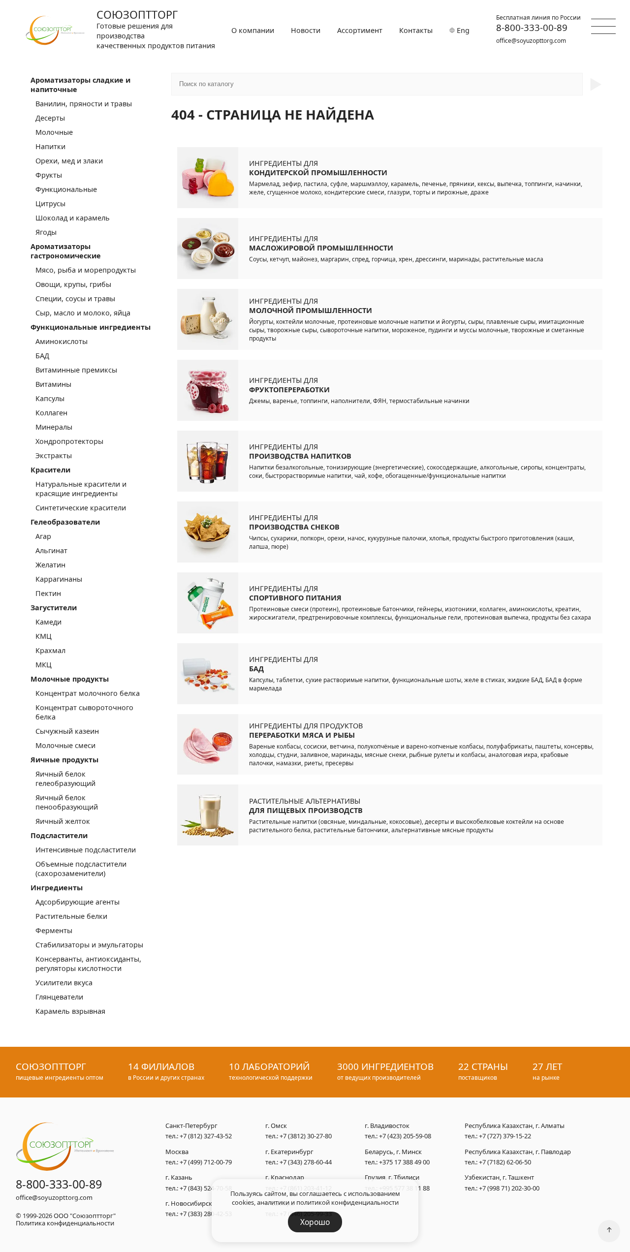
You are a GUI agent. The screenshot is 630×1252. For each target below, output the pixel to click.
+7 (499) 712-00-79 (206, 1162)
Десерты (50, 118)
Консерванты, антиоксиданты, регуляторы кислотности (88, 963)
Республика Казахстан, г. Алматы (515, 1126)
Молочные (54, 132)
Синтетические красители (80, 507)
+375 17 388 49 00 (404, 1162)
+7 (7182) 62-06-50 (505, 1162)
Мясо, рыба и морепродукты (85, 270)
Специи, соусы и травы (75, 298)
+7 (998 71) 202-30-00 (509, 1188)
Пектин (48, 593)
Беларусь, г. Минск (393, 1152)
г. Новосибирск (188, 1204)
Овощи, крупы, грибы (73, 284)
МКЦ (43, 664)
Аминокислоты (61, 341)
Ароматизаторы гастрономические (66, 251)
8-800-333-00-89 (531, 27)
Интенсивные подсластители (85, 849)
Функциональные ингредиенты (91, 327)
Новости (305, 30)
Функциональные (66, 189)
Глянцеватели (59, 997)
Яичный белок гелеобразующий (65, 778)
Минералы (53, 427)
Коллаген (51, 412)
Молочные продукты (70, 679)
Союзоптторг (137, 14)
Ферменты (53, 930)
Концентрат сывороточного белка (84, 712)
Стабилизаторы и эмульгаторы (89, 944)
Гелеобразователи (65, 522)
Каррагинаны (58, 579)
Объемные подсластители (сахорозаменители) (80, 868)
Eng (462, 30)
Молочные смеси (65, 745)
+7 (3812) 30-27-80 (306, 1135)
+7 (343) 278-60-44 (306, 1162)
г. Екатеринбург (289, 1152)
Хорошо (315, 1222)
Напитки (50, 146)
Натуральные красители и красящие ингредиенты (80, 488)
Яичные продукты (64, 759)
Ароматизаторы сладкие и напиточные (80, 84)
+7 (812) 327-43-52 (206, 1135)
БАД (42, 355)
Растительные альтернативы (306, 805)
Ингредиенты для (318, 167)
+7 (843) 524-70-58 (206, 1188)
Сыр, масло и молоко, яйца (82, 312)
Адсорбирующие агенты (77, 902)
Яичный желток (62, 821)
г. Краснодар (284, 1178)
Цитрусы (50, 203)
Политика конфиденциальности (65, 1223)
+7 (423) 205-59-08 (405, 1135)
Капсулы (49, 398)
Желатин (50, 564)
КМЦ (43, 636)
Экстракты (53, 455)
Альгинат (51, 550)
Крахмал (50, 650)
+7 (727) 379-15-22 (505, 1135)
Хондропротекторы (69, 441)
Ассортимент (359, 30)
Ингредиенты (57, 887)
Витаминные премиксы (76, 370)
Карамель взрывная (70, 1011)
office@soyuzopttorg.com (531, 40)
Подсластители (59, 835)
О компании (252, 30)
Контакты (416, 30)
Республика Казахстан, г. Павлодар (518, 1152)
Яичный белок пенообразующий (66, 802)
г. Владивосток (387, 1126)
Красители (50, 469)
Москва (177, 1152)
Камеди (48, 621)
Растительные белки (71, 916)
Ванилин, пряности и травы (83, 103)
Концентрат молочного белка (87, 693)
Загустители (54, 607)
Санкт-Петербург (191, 1126)
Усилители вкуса (64, 982)
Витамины (53, 384)
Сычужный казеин (67, 731)
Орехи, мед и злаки (69, 160)
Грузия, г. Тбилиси (392, 1178)
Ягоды (46, 232)
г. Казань (178, 1178)
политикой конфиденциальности (347, 1202)
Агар (43, 536)
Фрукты (48, 175)
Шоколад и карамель (72, 217)
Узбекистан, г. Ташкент (499, 1178)
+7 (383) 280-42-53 (206, 1213)
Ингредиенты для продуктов (306, 730)
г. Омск (276, 1126)
